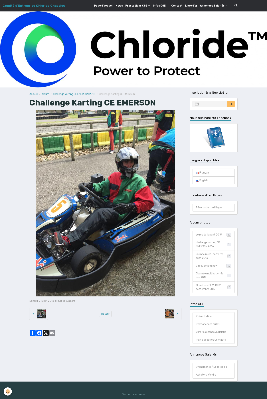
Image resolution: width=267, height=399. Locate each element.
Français (204, 172)
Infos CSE (159, 5)
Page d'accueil (103, 5)
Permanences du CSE (208, 324)
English (203, 180)
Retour (105, 313)
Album (45, 94)
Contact (177, 5)
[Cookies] (8, 391)
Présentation (204, 316)
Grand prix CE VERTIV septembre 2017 (213, 287)
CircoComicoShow (213, 265)
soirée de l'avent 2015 (213, 234)
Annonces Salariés (212, 5)
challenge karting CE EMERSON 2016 (74, 94)
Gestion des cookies (133, 394)
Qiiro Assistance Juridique (211, 332)
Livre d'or (191, 5)
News (119, 5)
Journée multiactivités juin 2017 (213, 275)
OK (231, 104)
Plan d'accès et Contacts (211, 339)
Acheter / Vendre (206, 374)
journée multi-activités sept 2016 (213, 256)
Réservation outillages (209, 207)
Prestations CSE (136, 5)
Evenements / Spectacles (211, 366)
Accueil (33, 94)
